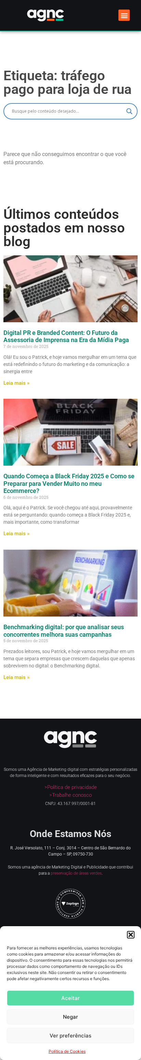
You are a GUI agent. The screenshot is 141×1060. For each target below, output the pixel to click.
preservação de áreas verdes (76, 873)
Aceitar (70, 998)
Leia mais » (16, 383)
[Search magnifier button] (129, 111)
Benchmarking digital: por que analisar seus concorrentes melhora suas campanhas (63, 630)
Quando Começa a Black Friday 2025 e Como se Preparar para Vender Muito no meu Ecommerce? (68, 483)
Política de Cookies (67, 1051)
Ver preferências (70, 1035)
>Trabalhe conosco (70, 795)
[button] (130, 934)
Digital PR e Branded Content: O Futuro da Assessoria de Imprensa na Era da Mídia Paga (66, 336)
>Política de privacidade (70, 787)
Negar (70, 1017)
